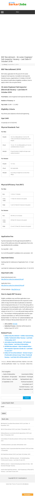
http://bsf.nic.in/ (15, 289)
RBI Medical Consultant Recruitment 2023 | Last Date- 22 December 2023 (15, 424)
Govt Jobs (29, 361)
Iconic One (8, 484)
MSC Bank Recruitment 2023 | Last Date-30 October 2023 (15, 454)
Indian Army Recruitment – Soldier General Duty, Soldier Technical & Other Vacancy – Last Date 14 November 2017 (19, 338)
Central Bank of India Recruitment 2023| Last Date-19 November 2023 (17, 439)
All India (15, 324)
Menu (17, 12)
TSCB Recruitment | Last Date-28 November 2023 (13, 444)
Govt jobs (22, 363)
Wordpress (26, 484)
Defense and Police (16, 361)
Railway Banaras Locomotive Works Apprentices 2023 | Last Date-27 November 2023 (16, 434)
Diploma (24, 361)
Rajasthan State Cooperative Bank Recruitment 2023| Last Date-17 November (17, 449)
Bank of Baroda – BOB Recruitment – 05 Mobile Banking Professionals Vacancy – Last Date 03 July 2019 (15, 459)
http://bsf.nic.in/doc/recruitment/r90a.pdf (12, 285)
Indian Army (29, 363)
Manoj (5, 64)
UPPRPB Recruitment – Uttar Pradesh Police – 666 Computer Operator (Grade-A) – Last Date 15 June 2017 (18, 348)
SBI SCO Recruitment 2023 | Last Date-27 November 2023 (15, 429)
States (14, 363)
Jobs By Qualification (6, 363)
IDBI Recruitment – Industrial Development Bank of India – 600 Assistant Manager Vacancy (17, 464)
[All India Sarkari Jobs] (17, 6)
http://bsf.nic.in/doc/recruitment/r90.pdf (12, 279)
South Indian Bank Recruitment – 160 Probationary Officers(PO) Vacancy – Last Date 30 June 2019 (17, 470)
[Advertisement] (17, 34)
